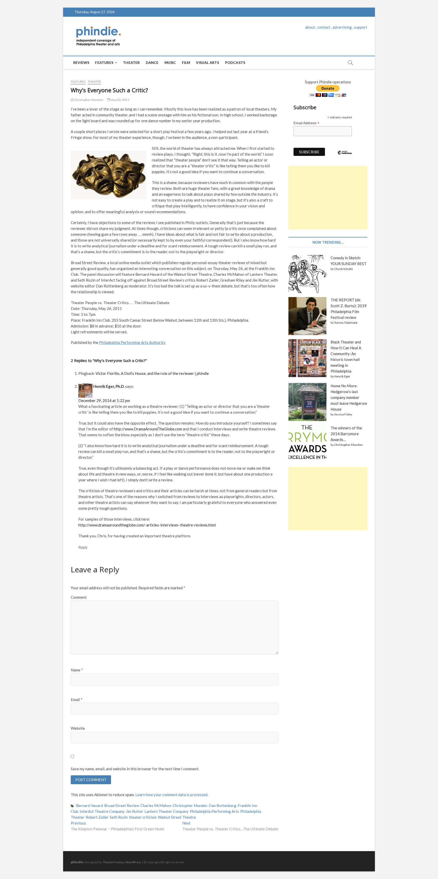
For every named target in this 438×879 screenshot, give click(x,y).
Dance (152, 62)
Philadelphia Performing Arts (214, 811)
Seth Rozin (119, 817)
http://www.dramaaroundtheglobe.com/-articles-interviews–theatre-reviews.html (147, 525)
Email (76, 699)
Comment (79, 597)
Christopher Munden (88, 100)
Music (170, 62)
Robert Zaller (97, 817)
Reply (83, 547)
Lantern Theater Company (166, 811)
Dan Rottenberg (222, 805)
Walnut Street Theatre (177, 817)
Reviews (81, 62)
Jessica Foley (343, 414)
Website (78, 728)
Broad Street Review (121, 805)
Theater (131, 62)
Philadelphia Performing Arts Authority (132, 342)
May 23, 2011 (120, 100)
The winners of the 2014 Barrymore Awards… (346, 434)
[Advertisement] (327, 197)
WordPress (133, 862)
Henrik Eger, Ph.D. (108, 386)
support (360, 27)
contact (323, 27)
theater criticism (143, 817)
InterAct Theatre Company (102, 811)
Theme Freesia (113, 862)
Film (186, 62)
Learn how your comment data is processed (171, 794)
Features (104, 62)
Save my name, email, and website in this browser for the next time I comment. (135, 768)
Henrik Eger (342, 376)
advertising (342, 27)
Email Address (306, 123)
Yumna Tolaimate (345, 322)
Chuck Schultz (343, 269)
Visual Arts (207, 62)
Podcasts (235, 62)
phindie (77, 862)
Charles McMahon (155, 805)
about (310, 27)
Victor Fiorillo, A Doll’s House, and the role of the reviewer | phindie (152, 373)
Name (77, 670)
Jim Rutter (134, 811)
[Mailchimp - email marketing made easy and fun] (344, 156)
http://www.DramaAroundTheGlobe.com (148, 429)
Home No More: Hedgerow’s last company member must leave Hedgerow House (349, 397)
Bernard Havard (89, 805)
